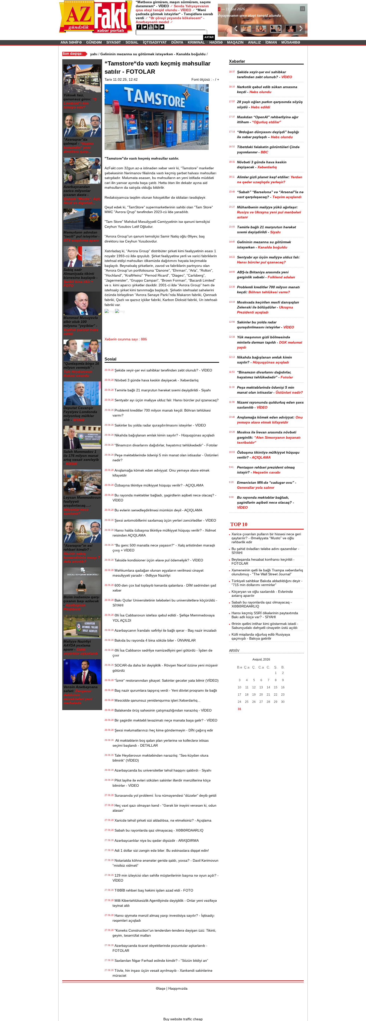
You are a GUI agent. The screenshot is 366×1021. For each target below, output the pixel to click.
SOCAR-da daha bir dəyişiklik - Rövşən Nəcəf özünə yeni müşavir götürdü (165, 667)
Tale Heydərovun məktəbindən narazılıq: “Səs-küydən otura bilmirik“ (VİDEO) (160, 757)
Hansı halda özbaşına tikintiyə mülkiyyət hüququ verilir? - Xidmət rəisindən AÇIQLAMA (164, 532)
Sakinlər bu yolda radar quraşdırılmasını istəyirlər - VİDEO (159, 425)
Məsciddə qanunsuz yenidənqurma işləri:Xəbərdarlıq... (156, 700)
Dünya (177, 42)
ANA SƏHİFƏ (71, 42)
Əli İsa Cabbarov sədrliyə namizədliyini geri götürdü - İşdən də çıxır (162, 652)
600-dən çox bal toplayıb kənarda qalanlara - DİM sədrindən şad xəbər (164, 587)
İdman (271, 42)
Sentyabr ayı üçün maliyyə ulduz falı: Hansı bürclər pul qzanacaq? (166, 400)
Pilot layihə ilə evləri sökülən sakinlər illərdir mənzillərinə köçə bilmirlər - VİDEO (162, 782)
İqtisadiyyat (155, 42)
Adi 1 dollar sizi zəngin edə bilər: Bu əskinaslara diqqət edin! (161, 850)
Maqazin (235, 42)
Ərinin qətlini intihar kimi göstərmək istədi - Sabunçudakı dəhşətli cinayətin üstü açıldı (265, 626)
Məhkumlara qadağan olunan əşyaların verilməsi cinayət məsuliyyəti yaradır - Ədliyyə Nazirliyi (158, 572)
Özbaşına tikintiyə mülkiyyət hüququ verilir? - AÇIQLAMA (158, 485)
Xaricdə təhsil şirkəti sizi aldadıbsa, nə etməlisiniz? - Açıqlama (162, 820)
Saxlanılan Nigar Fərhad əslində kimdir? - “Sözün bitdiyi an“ (160, 960)
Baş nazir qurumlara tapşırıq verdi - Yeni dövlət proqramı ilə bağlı (165, 690)
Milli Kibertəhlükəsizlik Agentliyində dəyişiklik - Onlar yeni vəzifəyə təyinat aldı (165, 903)
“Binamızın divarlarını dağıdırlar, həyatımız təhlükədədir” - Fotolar (165, 445)
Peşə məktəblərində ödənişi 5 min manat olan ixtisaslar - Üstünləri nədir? (165, 457)
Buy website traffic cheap (183, 1019)
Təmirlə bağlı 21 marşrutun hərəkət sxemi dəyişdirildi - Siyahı (162, 390)
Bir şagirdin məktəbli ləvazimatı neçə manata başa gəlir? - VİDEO (165, 720)
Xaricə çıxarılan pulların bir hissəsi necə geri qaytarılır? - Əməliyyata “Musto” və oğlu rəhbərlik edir (266, 538)
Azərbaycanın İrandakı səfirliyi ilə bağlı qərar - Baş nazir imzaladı (165, 630)
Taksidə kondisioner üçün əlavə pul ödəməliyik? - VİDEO (158, 560)
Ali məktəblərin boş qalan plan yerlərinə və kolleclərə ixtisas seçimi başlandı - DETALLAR (161, 742)
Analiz (254, 42)
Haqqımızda (177, 988)
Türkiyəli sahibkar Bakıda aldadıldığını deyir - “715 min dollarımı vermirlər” (267, 583)
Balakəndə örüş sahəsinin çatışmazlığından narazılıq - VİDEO (162, 710)
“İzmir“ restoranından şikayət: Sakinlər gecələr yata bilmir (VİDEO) (166, 680)
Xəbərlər (237, 61)
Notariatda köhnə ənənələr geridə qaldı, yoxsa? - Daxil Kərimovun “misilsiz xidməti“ (165, 862)
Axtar (209, 37)
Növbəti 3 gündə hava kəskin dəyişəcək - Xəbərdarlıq (155, 380)
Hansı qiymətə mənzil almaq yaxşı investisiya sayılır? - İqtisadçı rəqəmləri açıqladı (163, 917)
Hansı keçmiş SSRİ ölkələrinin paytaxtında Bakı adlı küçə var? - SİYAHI (265, 615)
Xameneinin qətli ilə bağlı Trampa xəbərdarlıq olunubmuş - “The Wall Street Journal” (267, 572)
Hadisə (216, 42)
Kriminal (196, 42)
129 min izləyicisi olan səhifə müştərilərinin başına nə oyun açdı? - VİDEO (166, 877)
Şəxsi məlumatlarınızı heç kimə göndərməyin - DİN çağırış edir (163, 730)
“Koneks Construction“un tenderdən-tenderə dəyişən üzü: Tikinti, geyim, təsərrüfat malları (164, 932)
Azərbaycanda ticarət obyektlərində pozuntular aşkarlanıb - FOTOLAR (160, 948)
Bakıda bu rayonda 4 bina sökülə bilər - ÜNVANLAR (154, 640)
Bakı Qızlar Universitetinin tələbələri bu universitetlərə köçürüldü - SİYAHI (165, 602)
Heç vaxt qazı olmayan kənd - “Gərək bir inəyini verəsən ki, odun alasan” (164, 807)
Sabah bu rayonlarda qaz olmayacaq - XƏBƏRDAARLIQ (158, 830)
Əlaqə (160, 988)
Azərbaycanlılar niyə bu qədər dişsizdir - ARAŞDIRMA (156, 840)
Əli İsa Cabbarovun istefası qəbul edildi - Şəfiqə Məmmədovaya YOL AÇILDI (164, 617)
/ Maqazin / (229, 9)
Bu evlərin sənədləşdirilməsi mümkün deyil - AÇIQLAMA (157, 510)
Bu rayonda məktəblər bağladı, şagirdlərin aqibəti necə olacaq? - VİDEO (164, 497)
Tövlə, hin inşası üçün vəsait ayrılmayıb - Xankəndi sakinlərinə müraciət (162, 972)
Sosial (131, 42)
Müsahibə (290, 42)
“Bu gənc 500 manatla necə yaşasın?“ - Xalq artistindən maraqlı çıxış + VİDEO (164, 547)
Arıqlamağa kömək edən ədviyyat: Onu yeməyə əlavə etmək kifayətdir (161, 472)
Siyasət (113, 42)
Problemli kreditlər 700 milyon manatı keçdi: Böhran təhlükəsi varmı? (162, 412)
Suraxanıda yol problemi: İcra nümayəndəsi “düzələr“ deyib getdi (164, 795)
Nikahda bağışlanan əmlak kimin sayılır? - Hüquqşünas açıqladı (164, 435)
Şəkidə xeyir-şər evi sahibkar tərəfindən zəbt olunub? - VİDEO (162, 370)
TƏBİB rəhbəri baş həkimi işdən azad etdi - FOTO (153, 890)
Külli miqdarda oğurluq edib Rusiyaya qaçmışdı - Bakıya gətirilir (261, 636)
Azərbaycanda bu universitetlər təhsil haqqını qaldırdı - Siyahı (162, 770)
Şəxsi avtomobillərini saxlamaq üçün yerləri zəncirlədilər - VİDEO (164, 520)
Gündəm (94, 42)
